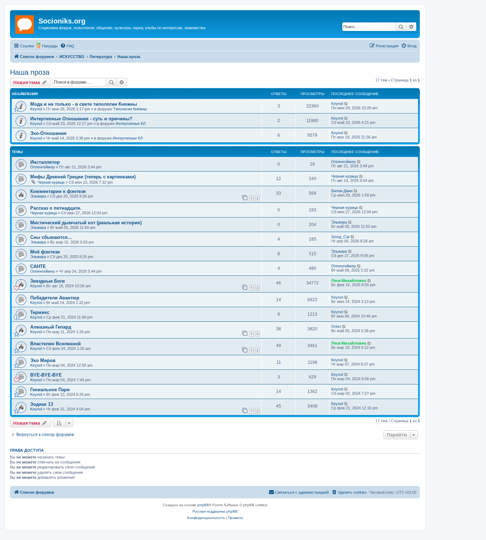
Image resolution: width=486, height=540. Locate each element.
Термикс (39, 312)
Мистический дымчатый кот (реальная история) (86, 222)
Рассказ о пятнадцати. (55, 208)
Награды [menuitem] (50, 46)
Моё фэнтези (45, 252)
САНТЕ (38, 266)
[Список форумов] (25, 23)
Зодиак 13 (41, 404)
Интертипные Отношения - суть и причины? (81, 118)
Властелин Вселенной (55, 343)
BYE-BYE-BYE (46, 375)
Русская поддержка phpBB (215, 511)
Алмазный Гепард (50, 327)
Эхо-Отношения (48, 133)
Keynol (36, 109)
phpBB (203, 505)
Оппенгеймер (42, 167)
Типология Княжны (130, 109)
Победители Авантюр (54, 297)
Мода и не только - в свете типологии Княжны (83, 104)
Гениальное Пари (50, 389)
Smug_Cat (340, 237)
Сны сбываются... (51, 237)
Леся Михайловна (348, 280)
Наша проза (29, 72)
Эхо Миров (43, 360)
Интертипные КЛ (131, 123)
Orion (336, 326)
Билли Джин (342, 191)
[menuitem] (67, 46)
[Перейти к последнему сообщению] (346, 103)
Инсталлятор (45, 162)
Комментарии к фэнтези (58, 191)
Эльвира (38, 196)
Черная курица (51, 182)
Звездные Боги (47, 281)
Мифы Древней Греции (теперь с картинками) (83, 176)
